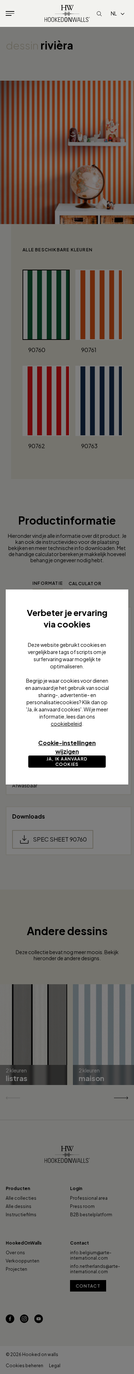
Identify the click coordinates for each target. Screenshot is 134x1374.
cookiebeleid (66, 723)
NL (114, 13)
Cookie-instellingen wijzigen (67, 747)
